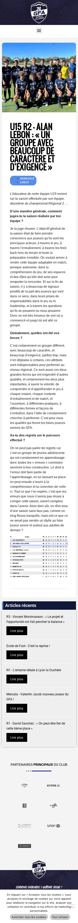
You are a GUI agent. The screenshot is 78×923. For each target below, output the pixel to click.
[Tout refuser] (71, 906)
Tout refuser (60, 917)
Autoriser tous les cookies (29, 917)
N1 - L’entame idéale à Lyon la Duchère (33, 670)
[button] (39, 30)
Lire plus (16, 631)
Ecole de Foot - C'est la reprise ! (28, 646)
